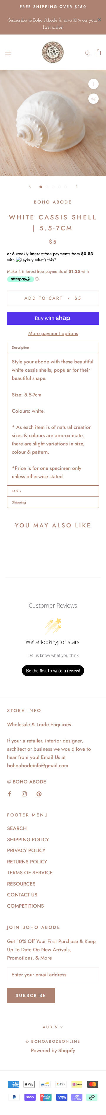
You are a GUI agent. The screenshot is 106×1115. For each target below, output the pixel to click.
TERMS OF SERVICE (30, 872)
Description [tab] (20, 347)
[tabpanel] (53, 419)
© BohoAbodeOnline (53, 1041)
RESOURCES (21, 883)
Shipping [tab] (19, 502)
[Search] (87, 52)
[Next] (76, 186)
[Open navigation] (8, 52)
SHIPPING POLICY (28, 839)
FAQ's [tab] (16, 491)
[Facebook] (9, 793)
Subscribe (31, 995)
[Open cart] (98, 52)
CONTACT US (22, 894)
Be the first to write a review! (53, 670)
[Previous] (30, 186)
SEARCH (17, 828)
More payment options (53, 333)
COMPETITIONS (25, 905)
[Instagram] (24, 793)
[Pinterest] (39, 793)
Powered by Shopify (53, 1050)
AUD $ (50, 1027)
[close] (99, 19)
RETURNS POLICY (27, 861)
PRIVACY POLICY (26, 850)
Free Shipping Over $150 (53, 6)
